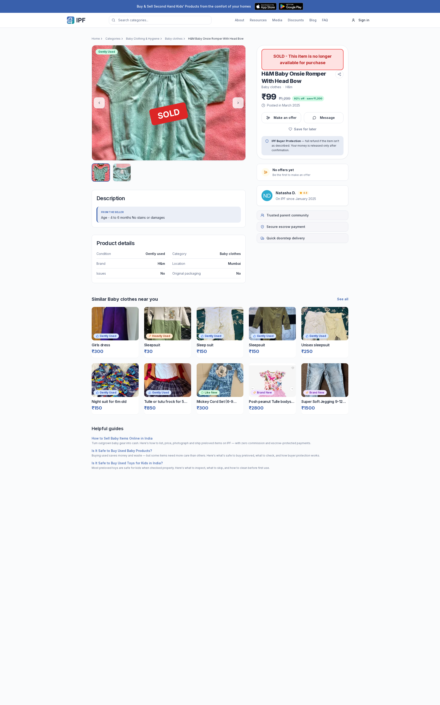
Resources (258, 20)
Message (327, 118)
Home (96, 38)
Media (277, 20)
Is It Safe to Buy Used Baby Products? (122, 451)
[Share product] (339, 74)
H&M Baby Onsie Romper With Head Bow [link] (216, 38)
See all (342, 299)
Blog (312, 20)
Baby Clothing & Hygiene (143, 38)
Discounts (296, 20)
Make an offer (285, 118)
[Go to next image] (238, 102)
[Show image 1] (101, 172)
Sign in (363, 20)
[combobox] (160, 20)
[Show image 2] (122, 172)
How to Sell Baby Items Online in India (122, 438)
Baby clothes (174, 38)
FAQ (325, 20)
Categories (113, 38)
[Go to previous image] (99, 102)
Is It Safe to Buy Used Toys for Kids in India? (127, 463)
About (239, 20)
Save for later (305, 129)
